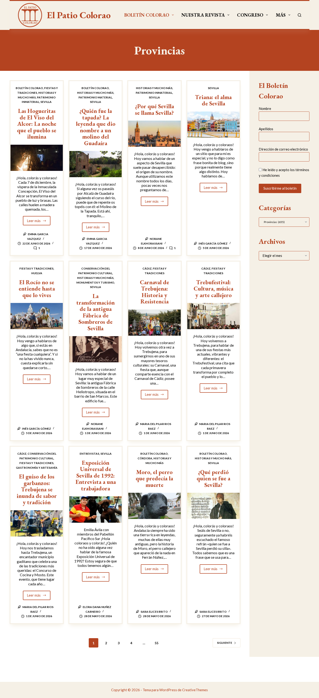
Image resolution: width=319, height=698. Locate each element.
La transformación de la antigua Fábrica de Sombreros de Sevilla (95, 312)
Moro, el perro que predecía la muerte (154, 478)
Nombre (265, 108)
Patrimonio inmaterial (154, 92)
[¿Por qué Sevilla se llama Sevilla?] (154, 134)
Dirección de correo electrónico (283, 149)
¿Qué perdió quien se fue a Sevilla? (213, 478)
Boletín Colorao (146, 15)
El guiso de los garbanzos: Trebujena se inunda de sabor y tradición (37, 489)
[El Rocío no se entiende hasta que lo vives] (37, 316)
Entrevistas (89, 453)
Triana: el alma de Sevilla (213, 100)
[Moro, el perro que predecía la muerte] (154, 506)
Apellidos (266, 129)
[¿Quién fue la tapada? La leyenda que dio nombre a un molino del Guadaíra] (95, 164)
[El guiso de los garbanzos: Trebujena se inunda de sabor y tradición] (37, 523)
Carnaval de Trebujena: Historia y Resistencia (154, 291)
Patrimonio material (95, 97)
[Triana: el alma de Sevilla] (213, 125)
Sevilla (46, 102)
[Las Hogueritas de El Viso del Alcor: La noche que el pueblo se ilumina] (37, 158)
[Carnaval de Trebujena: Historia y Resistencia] (154, 322)
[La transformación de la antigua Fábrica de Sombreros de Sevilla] (95, 349)
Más (281, 15)
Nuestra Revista (203, 15)
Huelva (36, 273)
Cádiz (147, 268)
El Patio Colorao (79, 15)
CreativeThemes (195, 690)
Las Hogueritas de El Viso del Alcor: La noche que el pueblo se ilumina (36, 123)
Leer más (38, 222)
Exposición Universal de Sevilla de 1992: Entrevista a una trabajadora (95, 475)
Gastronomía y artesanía (36, 467)
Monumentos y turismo (95, 282)
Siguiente (224, 642)
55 (156, 643)
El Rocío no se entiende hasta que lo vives (37, 288)
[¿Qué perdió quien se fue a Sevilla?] (213, 506)
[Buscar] (299, 15)
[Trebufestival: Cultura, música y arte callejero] (213, 316)
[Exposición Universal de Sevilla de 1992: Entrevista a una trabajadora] (95, 509)
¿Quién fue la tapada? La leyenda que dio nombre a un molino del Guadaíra (95, 127)
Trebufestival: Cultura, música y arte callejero (213, 288)
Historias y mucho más (95, 92)
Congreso (250, 15)
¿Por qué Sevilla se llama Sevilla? (154, 109)
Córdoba (145, 458)
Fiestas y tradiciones (36, 268)
